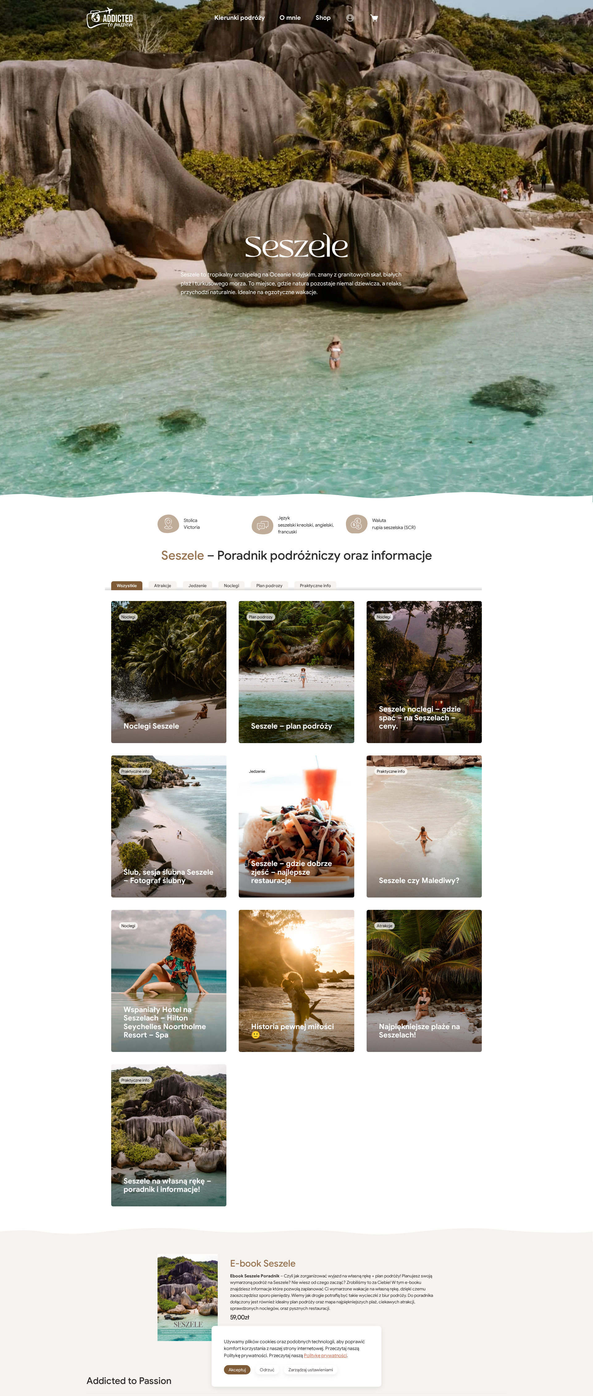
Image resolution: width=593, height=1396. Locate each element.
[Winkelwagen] (374, 18)
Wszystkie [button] (127, 585)
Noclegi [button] (231, 585)
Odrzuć (267, 1370)
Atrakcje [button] (162, 585)
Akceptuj (237, 1370)
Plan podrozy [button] (269, 585)
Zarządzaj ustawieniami (310, 1370)
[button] (503, 18)
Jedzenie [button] (197, 585)
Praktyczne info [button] (315, 585)
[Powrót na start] (109, 18)
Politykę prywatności (325, 1355)
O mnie (290, 18)
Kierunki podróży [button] (239, 18)
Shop (323, 18)
